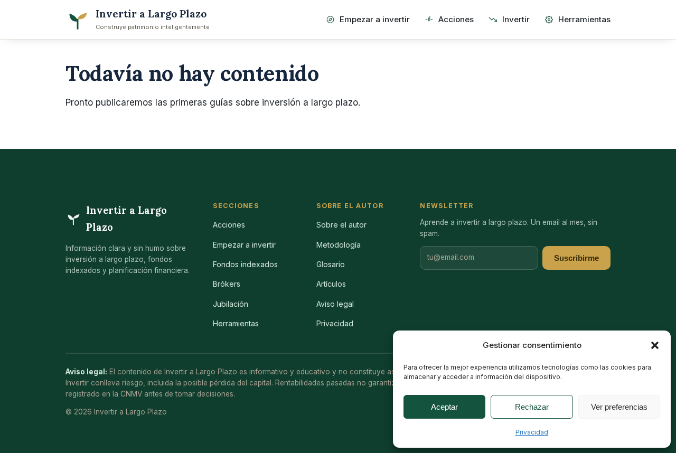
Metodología (338, 244)
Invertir (516, 19)
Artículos (331, 283)
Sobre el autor (341, 224)
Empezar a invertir (375, 19)
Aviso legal (335, 303)
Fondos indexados (245, 264)
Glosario (330, 264)
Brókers (226, 283)
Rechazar (532, 406)
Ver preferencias (619, 406)
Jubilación (230, 303)
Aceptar (444, 406)
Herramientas (584, 19)
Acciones (456, 19)
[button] (655, 345)
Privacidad (531, 432)
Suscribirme (576, 257)
